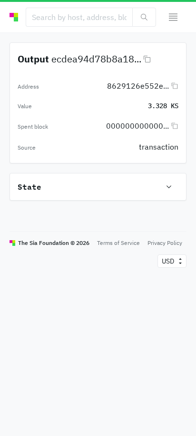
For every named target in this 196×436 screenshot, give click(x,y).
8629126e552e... (138, 86)
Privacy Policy (164, 242)
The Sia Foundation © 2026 (53, 242)
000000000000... (137, 126)
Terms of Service (118, 242)
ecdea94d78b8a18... (96, 58)
